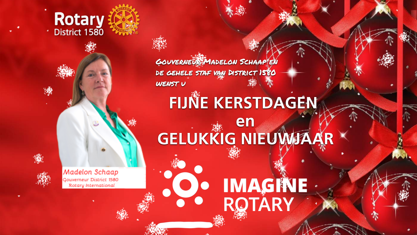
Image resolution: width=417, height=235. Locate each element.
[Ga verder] (101, 127)
